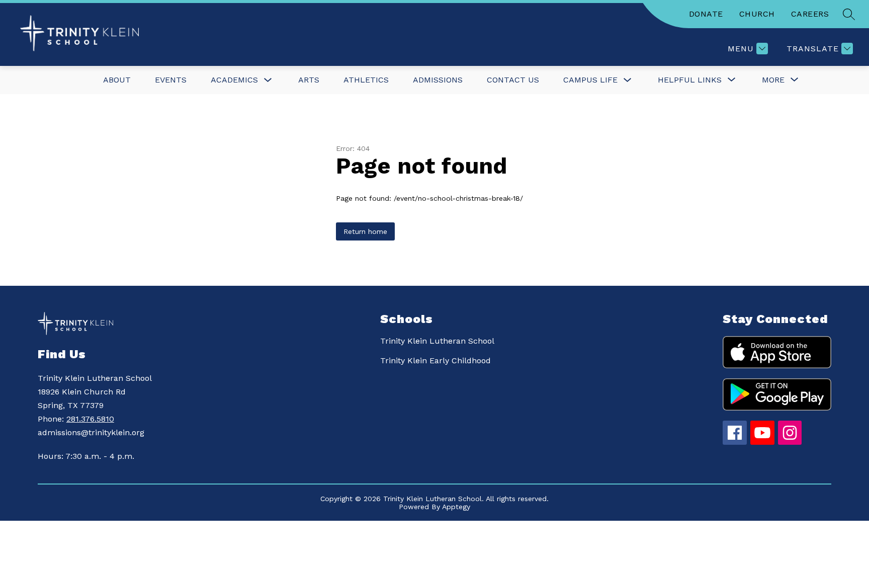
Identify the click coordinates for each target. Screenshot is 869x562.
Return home (365, 231)
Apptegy (456, 507)
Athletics (366, 80)
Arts (308, 80)
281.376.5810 (90, 419)
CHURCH (757, 14)
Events (171, 80)
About (117, 80)
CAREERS (810, 14)
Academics (234, 80)
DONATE (706, 14)
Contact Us (513, 80)
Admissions (438, 80)
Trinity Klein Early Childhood (435, 360)
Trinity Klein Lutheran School (437, 341)
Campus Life (590, 80)
